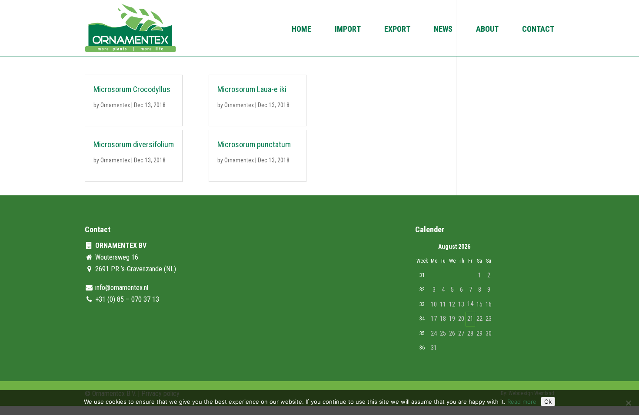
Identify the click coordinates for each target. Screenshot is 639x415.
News (443, 29)
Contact (538, 29)
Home (301, 29)
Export (397, 29)
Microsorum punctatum (254, 144)
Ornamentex (115, 105)
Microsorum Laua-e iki (251, 89)
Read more (521, 401)
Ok (548, 401)
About (487, 29)
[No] (628, 403)
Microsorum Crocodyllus (131, 89)
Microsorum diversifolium (133, 144)
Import (348, 29)
